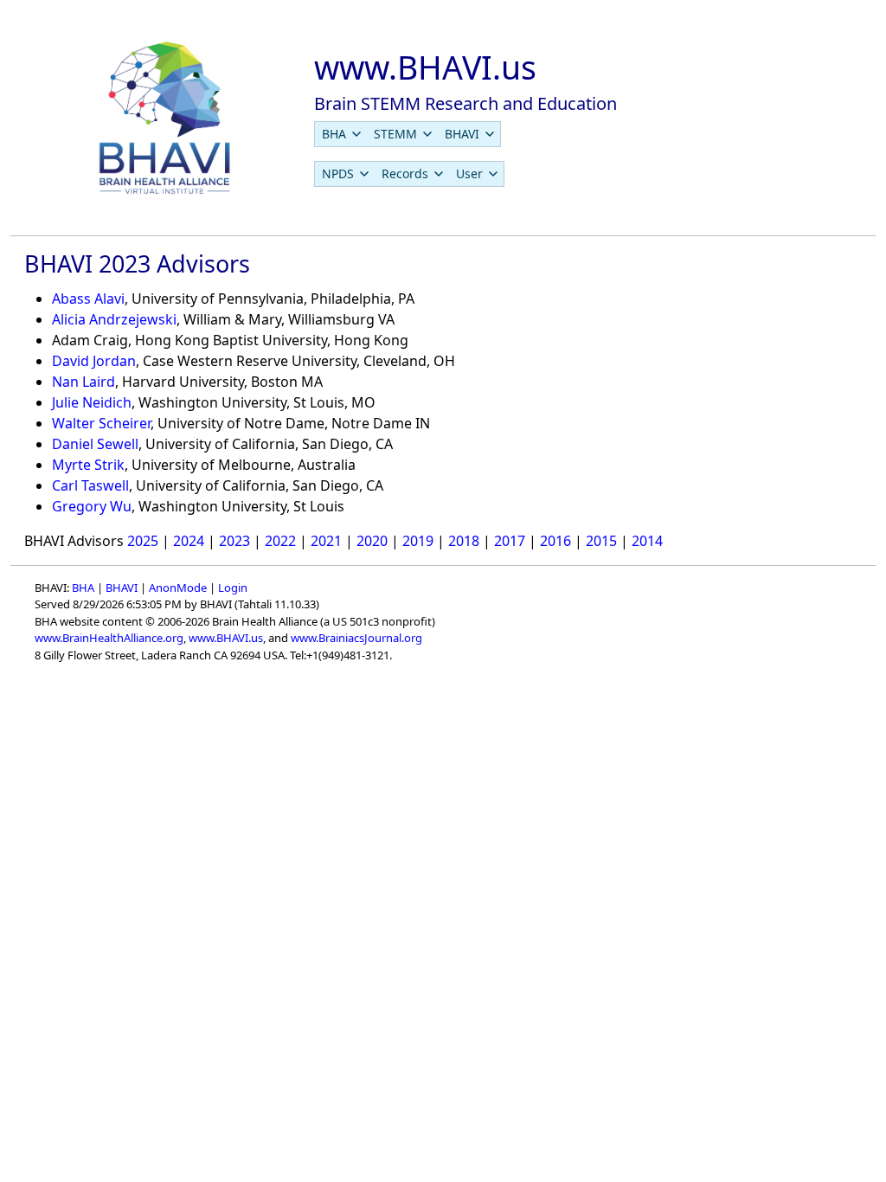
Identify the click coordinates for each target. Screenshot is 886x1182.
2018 (463, 540)
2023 (234, 540)
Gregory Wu (92, 506)
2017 (509, 540)
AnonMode (178, 587)
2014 (647, 540)
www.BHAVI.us (226, 638)
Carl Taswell (90, 485)
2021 (326, 540)
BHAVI (122, 587)
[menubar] (407, 134)
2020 (372, 540)
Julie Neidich (92, 402)
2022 (280, 540)
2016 (555, 540)
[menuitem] (341, 134)
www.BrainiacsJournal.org (356, 638)
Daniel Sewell (95, 443)
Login (232, 587)
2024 (188, 540)
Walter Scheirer (101, 423)
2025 (142, 540)
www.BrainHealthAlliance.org (109, 638)
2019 (417, 540)
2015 (601, 540)
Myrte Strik (88, 464)
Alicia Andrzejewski (114, 319)
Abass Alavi (88, 298)
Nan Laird (83, 381)
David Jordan (94, 360)
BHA (83, 587)
